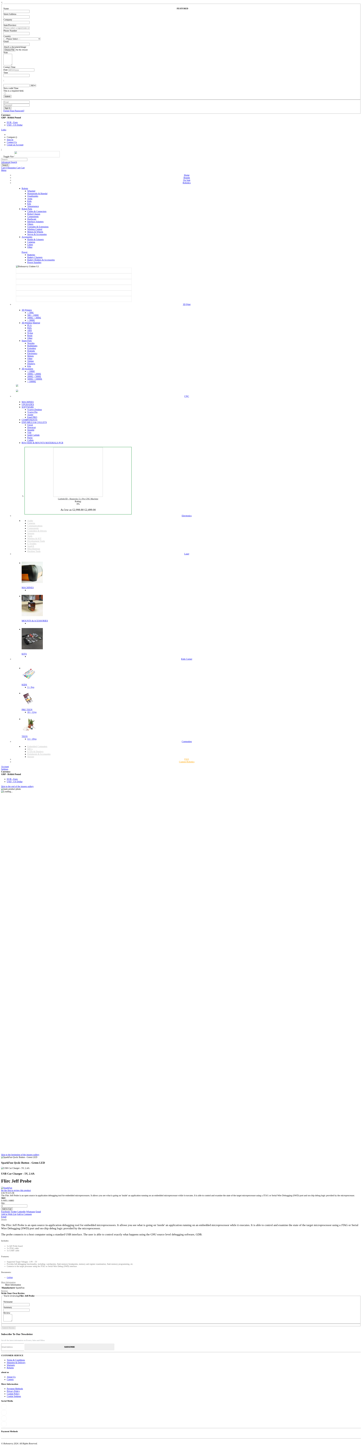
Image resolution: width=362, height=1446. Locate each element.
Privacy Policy (13, 1391)
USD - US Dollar (14, 125)
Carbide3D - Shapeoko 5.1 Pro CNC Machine (78, 499)
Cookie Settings (14, 1396)
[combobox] (14, 159)
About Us (11, 1377)
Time (5, 72)
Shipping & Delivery (16, 1362)
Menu (3, 170)
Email (38, 1211)
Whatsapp (30, 1211)
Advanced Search (9, 162)
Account (5, 766)
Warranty (11, 1365)
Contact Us (12, 142)
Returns (10, 1367)
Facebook (5, 1211)
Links (3, 130)
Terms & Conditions (16, 1360)
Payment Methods (15, 1388)
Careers (10, 1379)
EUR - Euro (12, 122)
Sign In (10, 139)
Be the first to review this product (16, 1190)
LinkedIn (21, 1211)
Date (5, 70)
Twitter (13, 1211)
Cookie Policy (13, 1394)
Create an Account (15, 145)
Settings (4, 769)
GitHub (10, 1277)
